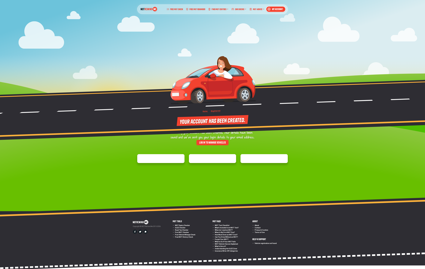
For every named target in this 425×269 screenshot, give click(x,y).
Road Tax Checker (181, 230)
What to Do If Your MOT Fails (225, 242)
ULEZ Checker (180, 228)
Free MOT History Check (184, 237)
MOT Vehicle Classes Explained (226, 244)
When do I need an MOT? (224, 230)
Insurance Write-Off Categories (226, 251)
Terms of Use (260, 232)
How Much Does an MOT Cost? (226, 235)
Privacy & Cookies (261, 230)
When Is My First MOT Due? (225, 232)
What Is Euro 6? (220, 246)
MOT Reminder (197, 9)
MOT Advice (258, 9)
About (257, 225)
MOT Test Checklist (222, 225)
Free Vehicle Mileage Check (185, 235)
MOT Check (176, 9)
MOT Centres (219, 9)
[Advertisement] (212, 182)
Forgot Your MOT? (222, 239)
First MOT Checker (182, 232)
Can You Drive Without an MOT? (226, 237)
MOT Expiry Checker (182, 225)
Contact (258, 228)
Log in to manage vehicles (212, 142)
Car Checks (240, 9)
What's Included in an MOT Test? (227, 228)
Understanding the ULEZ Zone (226, 249)
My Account (277, 9)
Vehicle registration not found (266, 243)
